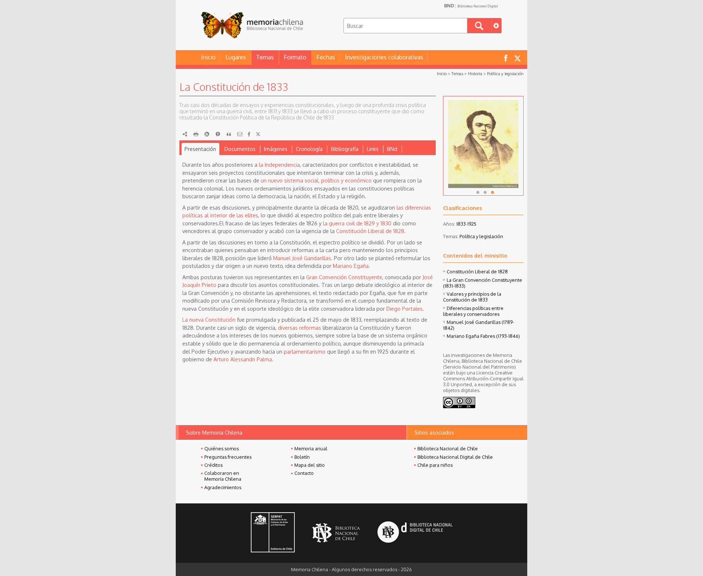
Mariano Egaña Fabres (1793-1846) (483, 336)
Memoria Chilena (252, 24)
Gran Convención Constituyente (344, 277)
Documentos (240, 148)
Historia (475, 73)
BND (471, 5)
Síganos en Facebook (505, 58)
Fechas (325, 57)
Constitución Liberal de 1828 (370, 231)
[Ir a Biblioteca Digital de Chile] (415, 533)
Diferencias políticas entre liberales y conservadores (473, 311)
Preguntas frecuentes (228, 457)
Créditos (213, 465)
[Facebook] (249, 134)
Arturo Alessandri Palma (242, 359)
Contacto (304, 473)
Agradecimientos (222, 487)
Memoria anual (310, 448)
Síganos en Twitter (517, 58)
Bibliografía (344, 148)
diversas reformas (299, 327)
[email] (239, 134)
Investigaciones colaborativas (384, 57)
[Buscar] (479, 25)
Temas (265, 57)
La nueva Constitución (208, 319)
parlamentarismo (305, 351)
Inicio (208, 57)
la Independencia (279, 164)
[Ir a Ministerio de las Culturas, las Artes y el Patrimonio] (273, 533)
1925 (471, 224)
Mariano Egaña (351, 265)
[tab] (200, 149)
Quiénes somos (221, 448)
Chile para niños (435, 465)
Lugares (236, 57)
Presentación (200, 148)
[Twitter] (258, 134)
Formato (295, 57)
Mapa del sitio (309, 465)
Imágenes (275, 148)
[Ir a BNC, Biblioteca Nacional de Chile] (336, 533)
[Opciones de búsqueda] (496, 25)
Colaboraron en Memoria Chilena (222, 476)
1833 (461, 224)
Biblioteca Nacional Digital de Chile (455, 457)
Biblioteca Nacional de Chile (447, 448)
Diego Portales (404, 308)
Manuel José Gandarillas (302, 258)
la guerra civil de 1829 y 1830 (357, 223)
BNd (392, 148)
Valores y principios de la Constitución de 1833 (472, 297)
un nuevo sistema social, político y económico (316, 180)
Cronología (309, 148)
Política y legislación (505, 73)
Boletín (302, 457)
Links (373, 148)
